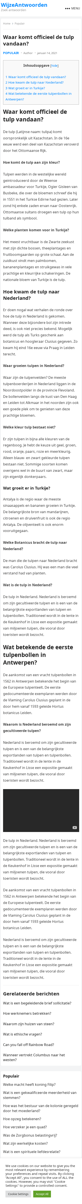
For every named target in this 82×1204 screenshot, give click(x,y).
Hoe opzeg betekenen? (22, 1118)
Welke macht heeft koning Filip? (29, 1084)
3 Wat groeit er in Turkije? (25, 88)
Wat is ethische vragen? (22, 1034)
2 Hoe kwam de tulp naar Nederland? (34, 82)
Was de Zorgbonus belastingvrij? (30, 1135)
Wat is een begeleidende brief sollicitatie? (37, 1003)
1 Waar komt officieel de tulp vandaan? (35, 77)
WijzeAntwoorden (24, 4)
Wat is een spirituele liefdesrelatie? (31, 1151)
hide (54, 65)
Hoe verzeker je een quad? (25, 1127)
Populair (20, 23)
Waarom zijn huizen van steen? (28, 1023)
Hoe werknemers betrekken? (27, 1013)
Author (28, 53)
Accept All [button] (42, 1194)
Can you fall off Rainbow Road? (28, 1044)
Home (6, 23)
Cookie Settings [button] (18, 1194)
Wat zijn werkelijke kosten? (25, 1143)
